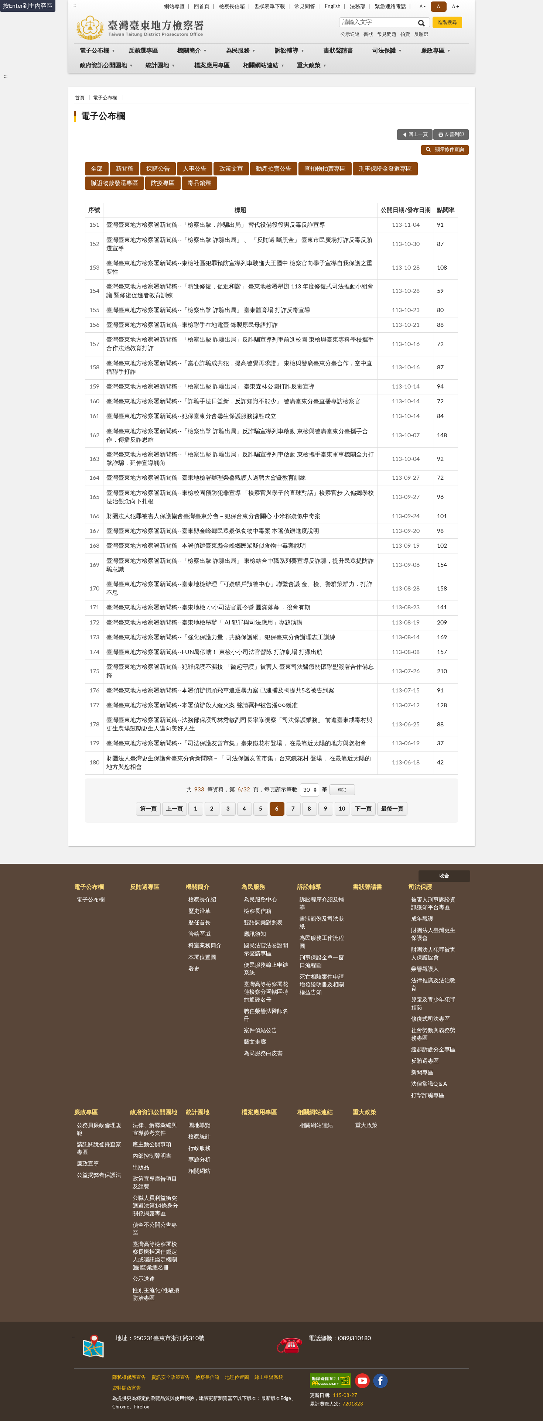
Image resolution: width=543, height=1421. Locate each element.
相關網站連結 (261, 65)
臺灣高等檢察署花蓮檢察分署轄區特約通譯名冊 (266, 992)
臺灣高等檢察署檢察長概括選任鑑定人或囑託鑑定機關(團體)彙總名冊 (155, 1256)
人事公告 (194, 169)
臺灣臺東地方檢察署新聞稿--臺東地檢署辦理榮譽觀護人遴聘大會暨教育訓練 (206, 478)
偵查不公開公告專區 (155, 1229)
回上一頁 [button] (418, 134)
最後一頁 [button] (392, 809)
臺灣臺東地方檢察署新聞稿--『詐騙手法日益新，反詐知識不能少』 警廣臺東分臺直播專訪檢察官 (233, 401)
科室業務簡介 (205, 945)
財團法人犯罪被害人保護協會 (433, 954)
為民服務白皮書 (263, 1053)
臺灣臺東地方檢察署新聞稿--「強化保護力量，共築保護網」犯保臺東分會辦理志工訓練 (220, 637)
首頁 (80, 98)
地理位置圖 (237, 1377)
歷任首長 (199, 922)
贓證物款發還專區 (114, 183)
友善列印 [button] (454, 134)
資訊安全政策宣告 (170, 1377)
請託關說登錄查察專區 (99, 1148)
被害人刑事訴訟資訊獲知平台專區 (433, 903)
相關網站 (199, 1171)
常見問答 (304, 6)
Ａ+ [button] (455, 6)
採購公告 (158, 169)
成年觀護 (422, 919)
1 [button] (195, 809)
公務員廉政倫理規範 (99, 1129)
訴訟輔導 (286, 51)
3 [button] (228, 809)
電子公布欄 (94, 51)
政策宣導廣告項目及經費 (155, 1182)
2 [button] (212, 809)
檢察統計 (199, 1137)
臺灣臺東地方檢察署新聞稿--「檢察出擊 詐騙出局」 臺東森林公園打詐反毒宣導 (210, 387)
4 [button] (244, 809)
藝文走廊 (255, 1042)
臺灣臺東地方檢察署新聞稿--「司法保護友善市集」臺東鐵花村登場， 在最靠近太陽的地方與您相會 (236, 743)
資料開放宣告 (126, 1388)
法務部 (357, 6)
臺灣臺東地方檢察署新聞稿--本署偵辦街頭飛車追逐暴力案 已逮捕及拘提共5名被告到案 (220, 691)
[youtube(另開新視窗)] (362, 1382)
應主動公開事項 (152, 1144)
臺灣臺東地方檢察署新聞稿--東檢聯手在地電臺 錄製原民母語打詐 (192, 325)
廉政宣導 (88, 1164)
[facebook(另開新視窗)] (380, 1382)
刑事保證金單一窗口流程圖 (322, 961)
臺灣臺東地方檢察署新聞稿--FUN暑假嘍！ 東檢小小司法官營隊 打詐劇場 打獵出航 (214, 652)
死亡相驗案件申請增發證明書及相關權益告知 (322, 984)
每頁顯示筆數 (280, 789)
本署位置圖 (202, 957)
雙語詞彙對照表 (263, 922)
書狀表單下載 (269, 6)
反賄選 (421, 34)
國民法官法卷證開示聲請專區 (266, 949)
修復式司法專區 (430, 1019)
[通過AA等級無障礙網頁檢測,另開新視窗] (330, 1382)
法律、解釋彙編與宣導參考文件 (155, 1129)
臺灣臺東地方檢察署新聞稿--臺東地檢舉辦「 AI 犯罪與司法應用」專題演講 (204, 623)
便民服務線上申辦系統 (266, 969)
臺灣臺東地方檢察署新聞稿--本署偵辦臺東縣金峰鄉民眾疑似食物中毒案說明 (206, 546)
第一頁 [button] (148, 809)
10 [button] (342, 809)
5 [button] (260, 809)
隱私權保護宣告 (129, 1377)
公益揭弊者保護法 (99, 1175)
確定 (342, 790)
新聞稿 (124, 169)
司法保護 (384, 51)
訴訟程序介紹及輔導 (322, 903)
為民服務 (238, 51)
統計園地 (157, 65)
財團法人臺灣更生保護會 (433, 934)
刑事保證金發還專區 (385, 169)
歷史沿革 (199, 911)
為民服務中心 (260, 900)
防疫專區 (163, 183)
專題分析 (199, 1160)
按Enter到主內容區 (27, 6)
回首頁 (201, 6)
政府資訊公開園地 (103, 65)
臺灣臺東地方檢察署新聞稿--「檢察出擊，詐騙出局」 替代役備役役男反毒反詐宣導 (215, 225)
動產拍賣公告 (273, 169)
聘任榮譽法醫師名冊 (266, 1015)
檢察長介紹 (202, 900)
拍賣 (405, 34)
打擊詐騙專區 (427, 1095)
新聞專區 (422, 1072)
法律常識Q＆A (429, 1084)
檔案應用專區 (212, 65)
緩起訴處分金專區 (433, 1049)
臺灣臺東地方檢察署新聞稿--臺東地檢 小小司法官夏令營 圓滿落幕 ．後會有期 (208, 607)
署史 (193, 969)
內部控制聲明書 (152, 1156)
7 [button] (293, 809)
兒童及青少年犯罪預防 (433, 1003)
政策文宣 (231, 169)
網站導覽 (174, 6)
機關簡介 (189, 51)
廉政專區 (433, 51)
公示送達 (350, 34)
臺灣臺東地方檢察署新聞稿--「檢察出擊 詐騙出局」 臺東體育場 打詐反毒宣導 (208, 310)
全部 (97, 169)
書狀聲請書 (338, 51)
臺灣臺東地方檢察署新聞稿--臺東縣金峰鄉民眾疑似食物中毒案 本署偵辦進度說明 (212, 531)
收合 (444, 876)
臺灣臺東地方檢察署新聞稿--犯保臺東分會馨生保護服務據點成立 (191, 416)
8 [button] (309, 809)
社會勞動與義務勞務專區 (433, 1034)
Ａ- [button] (422, 6)
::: (74, 5)
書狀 (368, 34)
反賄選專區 (143, 51)
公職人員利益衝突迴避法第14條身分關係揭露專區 (155, 1205)
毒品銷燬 (199, 183)
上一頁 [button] (174, 809)
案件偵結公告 (260, 1030)
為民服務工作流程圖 (322, 942)
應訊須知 (255, 934)
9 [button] (325, 809)
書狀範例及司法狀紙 (322, 922)
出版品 (141, 1167)
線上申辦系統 (269, 1377)
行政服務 (199, 1148)
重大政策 (309, 65)
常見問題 (386, 34)
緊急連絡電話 (390, 6)
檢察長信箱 (232, 6)
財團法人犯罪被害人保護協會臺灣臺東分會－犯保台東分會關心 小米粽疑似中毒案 (213, 516)
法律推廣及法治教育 (433, 984)
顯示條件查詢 (449, 149)
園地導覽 (199, 1125)
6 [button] (277, 809)
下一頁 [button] (363, 809)
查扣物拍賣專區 (325, 169)
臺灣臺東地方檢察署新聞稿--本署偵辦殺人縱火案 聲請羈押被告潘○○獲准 (202, 705)
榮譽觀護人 (425, 969)
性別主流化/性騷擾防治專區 (156, 1294)
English (333, 6)
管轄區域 (199, 934)
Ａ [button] (438, 6)
